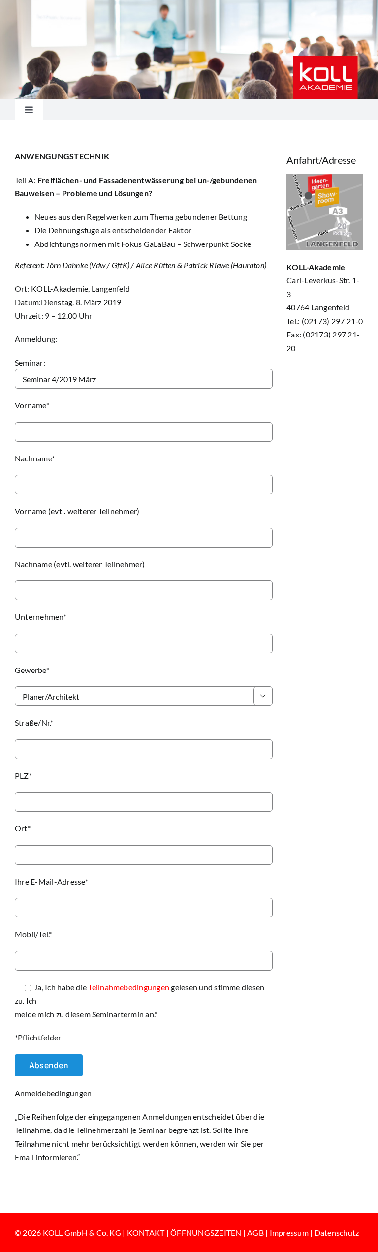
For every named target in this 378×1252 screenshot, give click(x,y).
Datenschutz (337, 1232)
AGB (255, 1232)
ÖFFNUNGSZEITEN (205, 1232)
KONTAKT (146, 1232)
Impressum (289, 1232)
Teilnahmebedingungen (128, 987)
